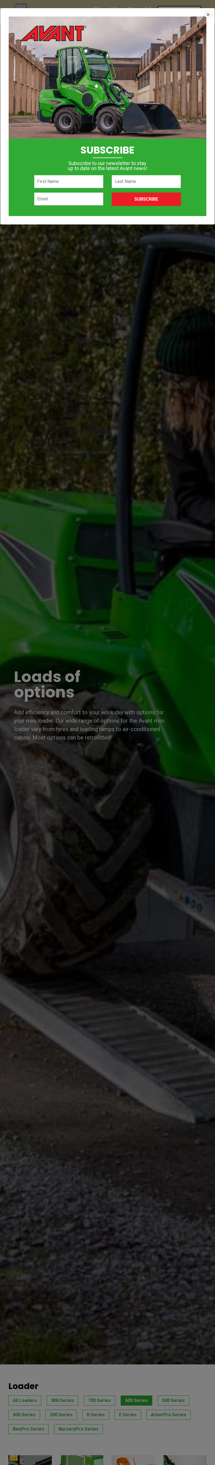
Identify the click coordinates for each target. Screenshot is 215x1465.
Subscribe (146, 199)
